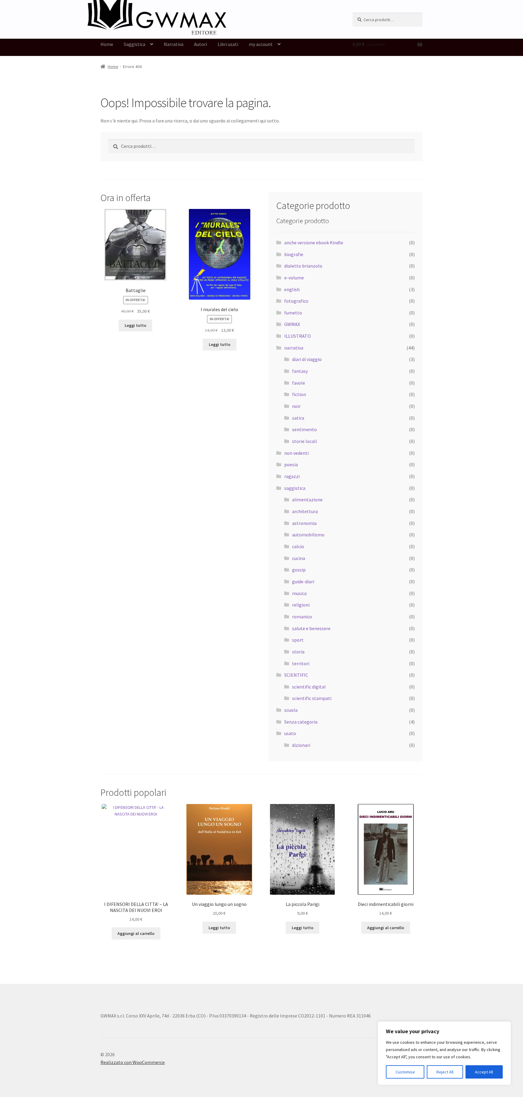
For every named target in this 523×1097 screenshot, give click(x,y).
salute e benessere (311, 628)
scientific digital (309, 687)
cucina (298, 558)
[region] (444, 1053)
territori (300, 663)
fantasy (300, 371)
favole (298, 383)
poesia (291, 464)
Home (106, 44)
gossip (299, 570)
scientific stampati (311, 698)
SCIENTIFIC (296, 675)
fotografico (296, 301)
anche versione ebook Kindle (313, 242)
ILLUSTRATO (297, 336)
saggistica (294, 488)
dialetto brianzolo (303, 266)
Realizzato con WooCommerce (132, 1062)
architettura (305, 511)
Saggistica (134, 44)
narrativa (293, 348)
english (292, 289)
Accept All (484, 1072)
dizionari (301, 745)
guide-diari (303, 581)
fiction (299, 394)
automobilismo (308, 535)
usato (290, 733)
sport (298, 640)
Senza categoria (300, 722)
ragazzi (292, 476)
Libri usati (228, 44)
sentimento (304, 429)
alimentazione (307, 499)
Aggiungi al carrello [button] (135, 933)
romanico (302, 617)
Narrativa (173, 44)
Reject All (444, 1072)
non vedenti (296, 453)
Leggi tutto (135, 325)
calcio (298, 546)
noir (296, 406)
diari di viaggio (307, 359)
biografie (293, 254)
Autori (200, 44)
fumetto (293, 313)
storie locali (304, 441)
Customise (405, 1072)
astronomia (304, 523)
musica (299, 593)
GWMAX (292, 324)
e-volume (294, 278)
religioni (301, 605)
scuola (291, 710)
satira (298, 418)
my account (261, 44)
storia (298, 652)
